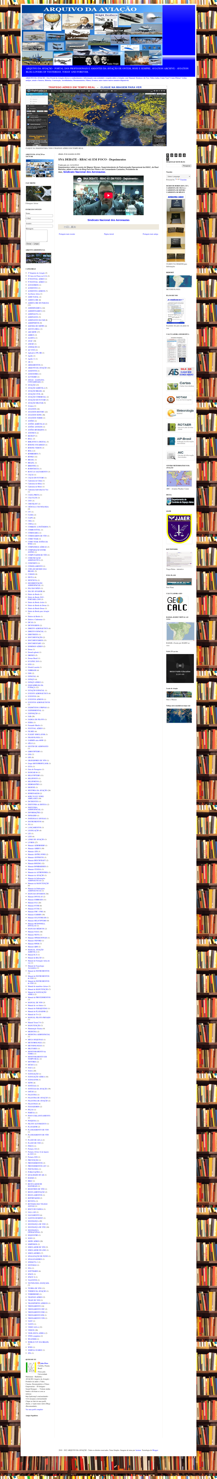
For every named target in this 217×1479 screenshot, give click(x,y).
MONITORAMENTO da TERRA (37, 1052)
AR (29, 362)
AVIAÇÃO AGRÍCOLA (36, 388)
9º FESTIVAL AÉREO (36, 282)
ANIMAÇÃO (32, 347)
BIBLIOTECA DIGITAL (37, 442)
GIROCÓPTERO (34, 751)
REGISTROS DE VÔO (36, 1189)
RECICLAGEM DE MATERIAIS (35, 1185)
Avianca (31, 406)
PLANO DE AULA (35, 1140)
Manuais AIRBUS (34, 848)
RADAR (31, 1178)
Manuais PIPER (33, 943)
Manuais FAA (33, 902)
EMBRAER (32, 670)
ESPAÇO (31, 679)
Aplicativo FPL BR (35, 353)
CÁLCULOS (32, 497)
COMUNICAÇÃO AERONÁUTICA (34, 559)
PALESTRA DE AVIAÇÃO (38, 1100)
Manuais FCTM (33, 908)
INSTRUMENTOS (34, 821)
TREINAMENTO (34, 1306)
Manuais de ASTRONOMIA (38, 872)
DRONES (31, 655)
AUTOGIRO (32, 377)
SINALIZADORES (35, 1259)
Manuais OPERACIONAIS (37, 937)
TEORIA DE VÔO (34, 1288)
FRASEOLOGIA (34, 737)
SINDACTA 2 (33, 1262)
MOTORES (32, 1061)
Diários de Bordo (34, 616)
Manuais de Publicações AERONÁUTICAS (36, 889)
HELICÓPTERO (34, 775)
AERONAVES (33, 317)
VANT (30, 1321)
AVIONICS (32, 433)
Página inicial (109, 234)
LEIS (30, 836)
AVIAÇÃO (31, 385)
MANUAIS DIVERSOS (36, 893)
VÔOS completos (34, 1336)
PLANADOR (32, 1127)
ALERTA (31, 338)
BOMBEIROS (33, 453)
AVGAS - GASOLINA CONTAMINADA (36, 381)
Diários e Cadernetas (35, 619)
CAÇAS (31, 474)
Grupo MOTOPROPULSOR (38, 763)
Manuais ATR (33, 851)
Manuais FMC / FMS (35, 911)
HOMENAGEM (33, 793)
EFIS (30, 664)
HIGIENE (31, 787)
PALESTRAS (33, 1103)
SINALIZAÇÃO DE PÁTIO (38, 1256)
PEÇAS (30, 1109)
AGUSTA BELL (34, 329)
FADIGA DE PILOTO (36, 719)
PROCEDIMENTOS (35, 1163)
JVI (29, 824)
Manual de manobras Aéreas (38, 986)
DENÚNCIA (32, 580)
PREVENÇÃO (33, 1160)
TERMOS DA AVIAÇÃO (37, 1291)
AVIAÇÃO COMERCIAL (37, 397)
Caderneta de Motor (35, 486)
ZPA (29, 1353)
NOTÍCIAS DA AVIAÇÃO (37, 1089)
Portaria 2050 (33, 1157)
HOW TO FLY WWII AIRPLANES (36, 797)
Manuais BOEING (34, 863)
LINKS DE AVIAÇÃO (36, 839)
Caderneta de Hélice (35, 483)
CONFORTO (32, 563)
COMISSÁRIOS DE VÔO (37, 536)
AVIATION (32, 409)
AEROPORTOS (33, 323)
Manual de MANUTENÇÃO (38, 989)
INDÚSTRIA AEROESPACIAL (34, 808)
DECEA (31, 577)
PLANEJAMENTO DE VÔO (38, 1135)
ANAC (30, 341)
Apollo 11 (31, 359)
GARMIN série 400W (35, 740)
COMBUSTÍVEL (34, 530)
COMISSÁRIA (33, 533)
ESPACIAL (32, 676)
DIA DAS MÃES (34, 588)
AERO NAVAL (33, 297)
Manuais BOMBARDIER (37, 866)
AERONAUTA (33, 314)
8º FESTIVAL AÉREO (36, 279)
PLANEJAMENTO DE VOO (38, 1130)
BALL (30, 439)
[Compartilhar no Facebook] (72, 227)
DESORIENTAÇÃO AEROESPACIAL (35, 584)
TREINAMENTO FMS (36, 1312)
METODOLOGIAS (35, 1045)
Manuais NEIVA (34, 934)
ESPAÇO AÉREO (34, 682)
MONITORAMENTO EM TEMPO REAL (37, 1057)
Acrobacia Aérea (34, 294)
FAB (29, 716)
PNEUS (31, 1146)
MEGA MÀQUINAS (35, 1039)
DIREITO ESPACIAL (36, 631)
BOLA (30, 451)
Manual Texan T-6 (34, 1022)
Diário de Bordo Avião (36, 602)
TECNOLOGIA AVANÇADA (38, 1283)
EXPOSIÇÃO (33, 713)
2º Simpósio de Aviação (36, 273)
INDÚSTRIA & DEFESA (37, 804)
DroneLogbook (33, 652)
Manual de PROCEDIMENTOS (39, 997)
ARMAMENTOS (34, 365)
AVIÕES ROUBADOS (36, 430)
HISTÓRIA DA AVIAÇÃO (37, 790)
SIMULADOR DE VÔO (36, 1247)
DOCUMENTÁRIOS (35, 640)
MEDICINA (32, 1031)
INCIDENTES (33, 801)
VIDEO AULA (33, 1327)
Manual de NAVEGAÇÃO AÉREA (37, 993)
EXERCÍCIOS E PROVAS (37, 707)
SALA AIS (32, 1212)
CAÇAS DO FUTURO (36, 477)
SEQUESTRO (33, 1235)
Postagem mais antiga (150, 234)
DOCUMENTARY (34, 643)
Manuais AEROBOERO (36, 845)
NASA (30, 1071)
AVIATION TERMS (35, 418)
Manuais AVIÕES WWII (37, 854)
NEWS (30, 1082)
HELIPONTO (33, 778)
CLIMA (31, 515)
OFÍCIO (31, 1091)
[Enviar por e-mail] (65, 227)
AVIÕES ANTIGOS (35, 427)
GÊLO (30, 743)
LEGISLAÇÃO (33, 830)
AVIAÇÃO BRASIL (35, 391)
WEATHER (32, 1339)
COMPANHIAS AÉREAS (37, 547)
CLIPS (30, 518)
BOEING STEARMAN (36, 445)
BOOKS (31, 456)
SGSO (30, 1238)
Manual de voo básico (35, 1005)
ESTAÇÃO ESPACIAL (36, 690)
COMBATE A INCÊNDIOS (38, 527)
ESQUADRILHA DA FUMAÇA (35, 686)
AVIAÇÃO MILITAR (35, 403)
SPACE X (31, 1277)
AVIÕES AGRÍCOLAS (36, 424)
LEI (29, 833)
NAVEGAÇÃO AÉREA (36, 1076)
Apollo (30, 356)
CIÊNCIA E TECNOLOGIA (38, 507)
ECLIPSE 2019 (33, 661)
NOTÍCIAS (32, 1086)
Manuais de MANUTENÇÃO (38, 883)
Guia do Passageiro (34, 769)
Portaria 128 (32, 1149)
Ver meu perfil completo (34, 1409)
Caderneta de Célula (35, 481)
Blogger (155, 1450)
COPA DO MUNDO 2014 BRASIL (37, 570)
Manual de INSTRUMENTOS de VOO (38, 977)
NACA (30, 1068)
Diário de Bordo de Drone (37, 605)
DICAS (30, 622)
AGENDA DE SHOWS (36, 326)
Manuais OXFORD (34, 940)
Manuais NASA (33, 931)
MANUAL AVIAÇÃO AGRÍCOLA (35, 950)
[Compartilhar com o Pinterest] (74, 227)
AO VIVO (31, 350)
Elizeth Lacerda (33, 667)
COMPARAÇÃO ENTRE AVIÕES (37, 551)
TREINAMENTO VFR (36, 1318)
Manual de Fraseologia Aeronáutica (36, 967)
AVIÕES (31, 421)
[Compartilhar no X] (70, 227)
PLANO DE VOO (34, 1143)
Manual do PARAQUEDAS (37, 1008)
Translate (183, 179)
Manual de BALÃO (35, 957)
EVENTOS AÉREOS (35, 699)
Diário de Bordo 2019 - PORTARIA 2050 (36, 598)
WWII (30, 1347)
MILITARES (32, 1048)
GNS (29, 754)
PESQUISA (32, 1120)
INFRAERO (32, 815)
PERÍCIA (31, 1112)
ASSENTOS (32, 371)
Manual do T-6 (33, 1014)
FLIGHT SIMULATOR (36, 734)
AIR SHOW (32, 332)
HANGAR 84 (33, 772)
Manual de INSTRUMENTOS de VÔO (38, 982)
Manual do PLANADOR (36, 1011)
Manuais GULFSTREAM (37, 917)
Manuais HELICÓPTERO (37, 920)
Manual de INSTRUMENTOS (38, 971)
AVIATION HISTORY (36, 412)
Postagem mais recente (67, 234)
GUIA (30, 766)
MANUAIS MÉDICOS (36, 928)
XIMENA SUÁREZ (35, 1350)
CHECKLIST (33, 504)
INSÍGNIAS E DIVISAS (37, 818)
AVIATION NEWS (35, 415)
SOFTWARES (33, 1271)
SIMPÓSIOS (32, 1244)
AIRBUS (31, 335)
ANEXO (31, 344)
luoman (138, 1450)
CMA (30, 521)
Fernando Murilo (34, 725)
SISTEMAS (32, 1265)
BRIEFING (32, 466)
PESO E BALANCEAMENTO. (39, 1115)
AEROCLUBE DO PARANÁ (38, 303)
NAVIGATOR (33, 1079)
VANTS (31, 1324)
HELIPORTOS (33, 781)
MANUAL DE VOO (35, 1002)
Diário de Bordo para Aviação (38, 611)
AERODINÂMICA (34, 308)
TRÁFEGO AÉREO (35, 1297)
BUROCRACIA (33, 468)
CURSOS (31, 574)
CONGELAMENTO (35, 566)
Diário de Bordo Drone (36, 608)
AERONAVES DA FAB (36, 320)
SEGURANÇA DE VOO (37, 1224)
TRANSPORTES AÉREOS (38, 1303)
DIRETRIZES (33, 634)
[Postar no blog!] (67, 227)
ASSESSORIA (33, 374)
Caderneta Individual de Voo (38, 489)
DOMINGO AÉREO (35, 646)
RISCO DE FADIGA (35, 1209)
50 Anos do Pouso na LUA (37, 276)
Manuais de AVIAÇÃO (36, 875)
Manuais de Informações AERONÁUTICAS (36, 879)
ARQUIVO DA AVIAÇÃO (37, 368)
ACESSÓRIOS (33, 285)
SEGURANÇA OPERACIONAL (34, 1231)
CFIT (30, 500)
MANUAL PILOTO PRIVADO (39, 1017)
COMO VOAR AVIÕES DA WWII (38, 542)
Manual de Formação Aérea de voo (39, 962)
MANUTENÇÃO (34, 1025)
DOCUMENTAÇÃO (35, 637)
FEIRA (30, 722)
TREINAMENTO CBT (36, 1309)
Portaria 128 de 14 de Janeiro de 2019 (38, 1153)
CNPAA (31, 524)
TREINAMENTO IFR (36, 1315)
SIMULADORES (34, 1253)
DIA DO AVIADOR (35, 591)
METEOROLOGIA (35, 1042)
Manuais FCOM (33, 905)
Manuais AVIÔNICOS (36, 857)
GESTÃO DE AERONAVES (38, 746)
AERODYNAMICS (35, 311)
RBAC (30, 1181)
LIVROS (31, 842)
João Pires (44, 1363)
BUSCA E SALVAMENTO (37, 471)
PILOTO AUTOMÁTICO (37, 1123)
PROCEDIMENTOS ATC (37, 1166)
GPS (29, 757)
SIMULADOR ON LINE (37, 1250)
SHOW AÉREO (33, 1241)
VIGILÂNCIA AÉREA (36, 1333)
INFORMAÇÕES (34, 812)
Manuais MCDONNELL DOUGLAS (36, 924)
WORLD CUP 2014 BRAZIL (38, 1342)
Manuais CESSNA (34, 869)
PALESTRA (32, 1094)
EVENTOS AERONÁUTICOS (39, 702)
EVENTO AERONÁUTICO (38, 693)
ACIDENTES (33, 288)
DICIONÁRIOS (33, 625)
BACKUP (31, 436)
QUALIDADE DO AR (36, 1175)
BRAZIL (31, 463)
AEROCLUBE (33, 300)
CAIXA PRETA (33, 495)
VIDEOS (31, 1330)
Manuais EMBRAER (35, 899)
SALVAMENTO (34, 1215)
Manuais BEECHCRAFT (37, 860)
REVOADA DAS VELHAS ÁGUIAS (37, 1205)
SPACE (30, 1274)
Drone (30, 649)
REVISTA (31, 1201)
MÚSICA (31, 1065)
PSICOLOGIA (33, 1169)
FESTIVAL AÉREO (35, 728)
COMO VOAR (33, 539)
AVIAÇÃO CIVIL (34, 394)
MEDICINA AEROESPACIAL (39, 1034)
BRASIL (31, 460)
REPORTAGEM (34, 1198)
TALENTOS (32, 1280)
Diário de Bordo (33, 594)
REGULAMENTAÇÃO (36, 1192)
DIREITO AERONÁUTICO (38, 628)
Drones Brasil (33, 658)
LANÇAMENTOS (34, 827)
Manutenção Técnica (35, 1028)
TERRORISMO (33, 1294)
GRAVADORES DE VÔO (37, 760)
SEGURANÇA (33, 1221)
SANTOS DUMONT (35, 1218)
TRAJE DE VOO (34, 1300)
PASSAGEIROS (33, 1106)
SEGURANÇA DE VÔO (37, 1227)
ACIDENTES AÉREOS (36, 291)
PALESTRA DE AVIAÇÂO (38, 1097)
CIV (29, 512)
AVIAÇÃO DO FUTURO (37, 400)
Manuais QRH (33, 946)
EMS (30, 673)
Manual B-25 (32, 954)
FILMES (31, 731)
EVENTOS (32, 696)
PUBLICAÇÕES (34, 1172)
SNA (29, 1268)
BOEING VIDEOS (35, 448)
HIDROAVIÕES (33, 784)
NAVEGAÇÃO (33, 1074)
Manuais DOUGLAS (35, 896)
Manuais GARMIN (34, 914)
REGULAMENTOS (35, 1195)
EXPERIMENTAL (34, 710)
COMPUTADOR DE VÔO (37, 555)
